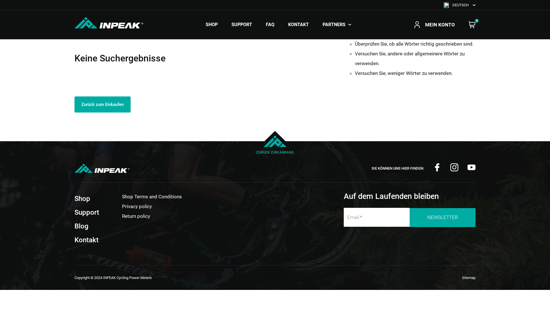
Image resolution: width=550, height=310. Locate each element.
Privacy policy (137, 206)
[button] (460, 5)
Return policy (136, 216)
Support (241, 24)
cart (472, 24)
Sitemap (469, 278)
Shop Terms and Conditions (152, 196)
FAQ (270, 24)
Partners (334, 24)
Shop (212, 24)
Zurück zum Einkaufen (102, 104)
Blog (81, 226)
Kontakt (298, 24)
